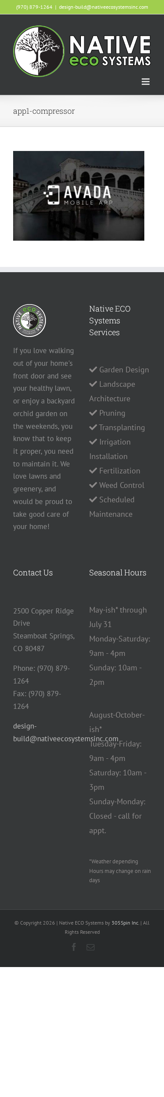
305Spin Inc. (125, 922)
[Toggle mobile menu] (146, 81)
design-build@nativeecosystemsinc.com (103, 7)
